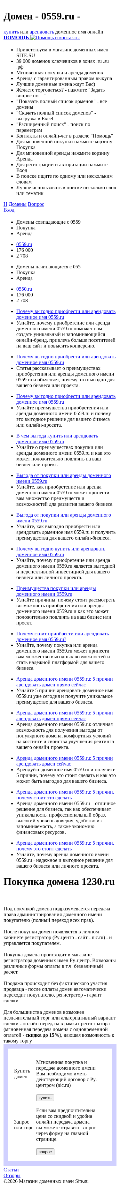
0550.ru (24, 289)
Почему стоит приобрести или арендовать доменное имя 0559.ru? (62, 636)
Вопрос (36, 204)
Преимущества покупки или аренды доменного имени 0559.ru (56, 591)
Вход (9, 210)
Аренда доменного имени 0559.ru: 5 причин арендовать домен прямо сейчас (64, 681)
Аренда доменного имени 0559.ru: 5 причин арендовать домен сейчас (64, 760)
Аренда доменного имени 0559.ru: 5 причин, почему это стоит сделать (65, 845)
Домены (18, 204)
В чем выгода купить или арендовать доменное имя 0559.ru (57, 438)
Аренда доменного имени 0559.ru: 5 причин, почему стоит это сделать (65, 794)
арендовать (42, 31)
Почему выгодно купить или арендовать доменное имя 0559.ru (60, 551)
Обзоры (12, 1175)
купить (11, 31)
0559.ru (24, 244)
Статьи (11, 1169)
